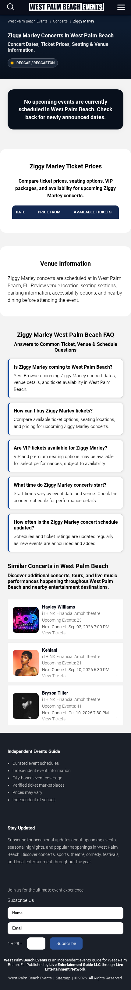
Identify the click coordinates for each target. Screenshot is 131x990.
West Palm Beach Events (28, 21)
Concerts (60, 21)
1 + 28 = (15, 943)
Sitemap (63, 978)
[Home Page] (66, 7)
